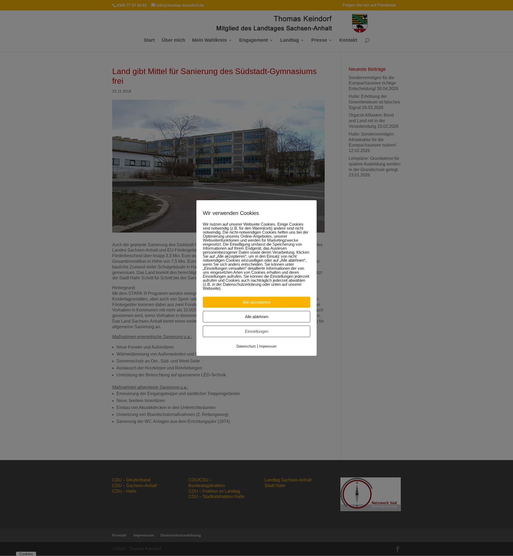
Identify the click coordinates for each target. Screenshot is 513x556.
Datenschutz (246, 346)
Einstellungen (256, 331)
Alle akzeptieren (256, 302)
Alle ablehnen (256, 316)
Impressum (268, 346)
